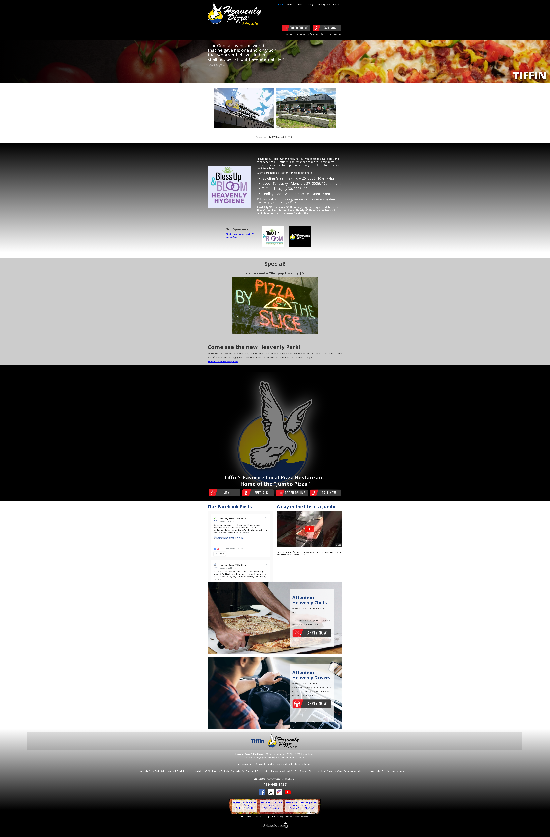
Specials (300, 4)
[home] (235, 12)
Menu (290, 4)
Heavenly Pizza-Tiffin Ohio (233, 518)
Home (281, 4)
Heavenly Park (323, 4)
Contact (337, 4)
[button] (279, 535)
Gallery (310, 4)
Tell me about (223, 361)
